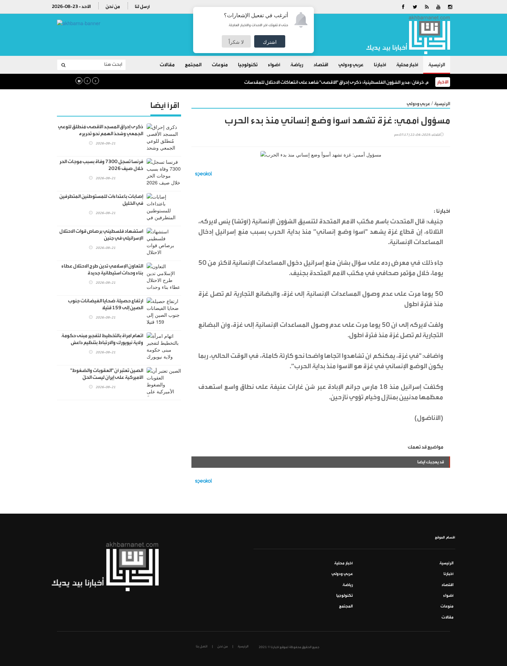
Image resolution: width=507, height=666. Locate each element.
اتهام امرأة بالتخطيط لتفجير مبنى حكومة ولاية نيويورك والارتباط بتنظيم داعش (102, 339)
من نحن (113, 6)
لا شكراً (236, 41)
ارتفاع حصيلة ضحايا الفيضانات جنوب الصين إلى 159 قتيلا (105, 304)
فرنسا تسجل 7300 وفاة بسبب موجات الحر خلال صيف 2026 (101, 165)
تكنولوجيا (248, 65)
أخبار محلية (407, 65)
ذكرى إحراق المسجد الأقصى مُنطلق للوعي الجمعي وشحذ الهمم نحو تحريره (100, 130)
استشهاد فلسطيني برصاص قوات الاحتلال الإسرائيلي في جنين (101, 234)
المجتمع (193, 65)
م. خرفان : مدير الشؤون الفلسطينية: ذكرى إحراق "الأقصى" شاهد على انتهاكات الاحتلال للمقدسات (336, 82)
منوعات (220, 65)
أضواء (274, 65)
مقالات (167, 65)
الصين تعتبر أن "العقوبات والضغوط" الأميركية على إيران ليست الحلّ (106, 374)
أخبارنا (380, 65)
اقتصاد (321, 65)
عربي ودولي (351, 65)
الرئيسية (436, 65)
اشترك (270, 41)
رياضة (296, 65)
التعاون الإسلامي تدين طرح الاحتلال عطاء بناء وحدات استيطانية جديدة (102, 269)
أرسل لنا (142, 6)
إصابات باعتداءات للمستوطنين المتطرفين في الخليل (101, 199)
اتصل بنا (201, 646)
